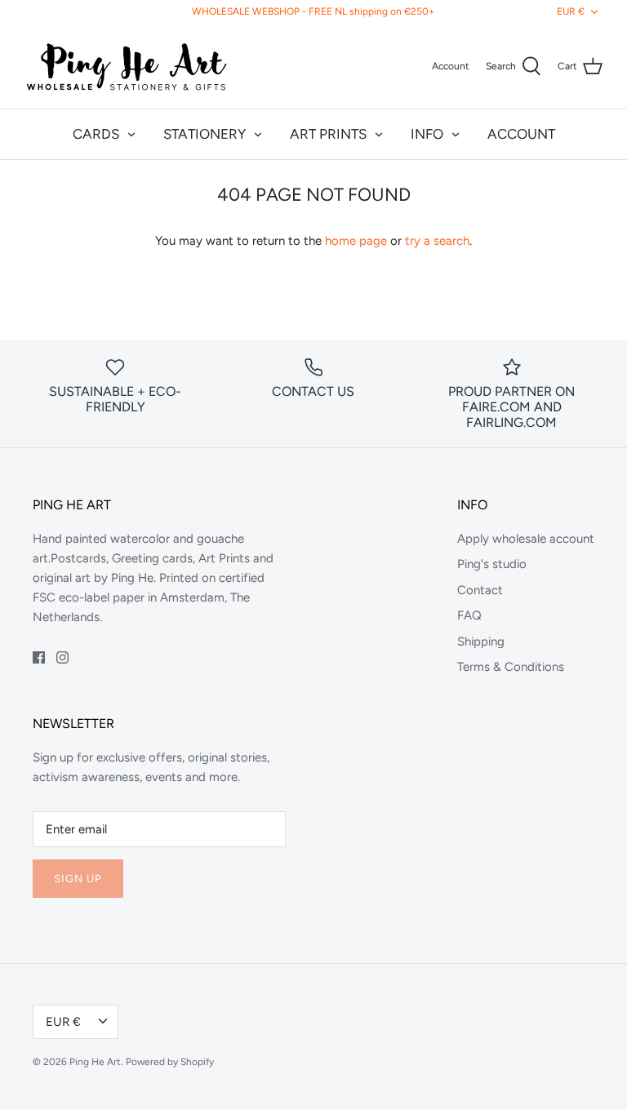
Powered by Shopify (170, 1062)
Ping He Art (95, 1062)
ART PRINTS (328, 134)
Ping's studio (492, 564)
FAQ (469, 615)
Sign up (78, 878)
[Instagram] (62, 657)
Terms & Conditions (510, 666)
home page (356, 240)
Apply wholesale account (525, 538)
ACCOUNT (521, 134)
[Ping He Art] (126, 66)
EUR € (571, 11)
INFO (427, 134)
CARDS (96, 134)
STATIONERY (204, 134)
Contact (480, 590)
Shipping (481, 641)
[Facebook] (39, 657)
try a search (437, 240)
